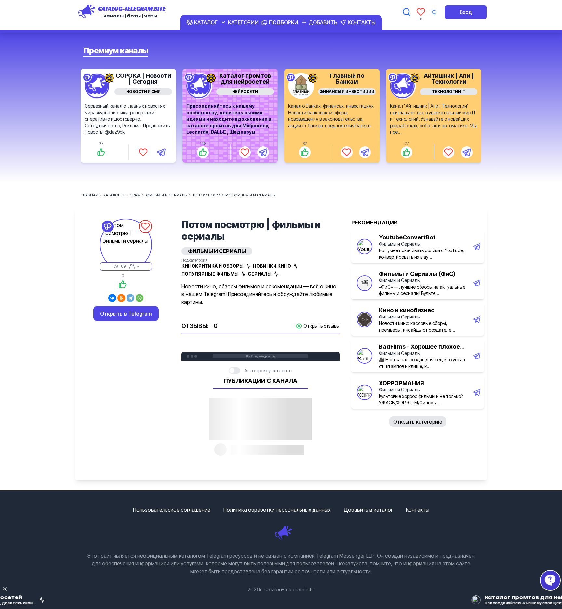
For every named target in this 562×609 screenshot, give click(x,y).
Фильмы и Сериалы (400, 244)
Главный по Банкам (347, 78)
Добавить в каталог (368, 510)
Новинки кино (272, 266)
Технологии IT (448, 91)
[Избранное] (420, 12)
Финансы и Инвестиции (346, 91)
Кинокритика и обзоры (212, 266)
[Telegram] (130, 298)
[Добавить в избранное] (143, 152)
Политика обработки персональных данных (277, 510)
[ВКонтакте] (112, 298)
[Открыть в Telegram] (161, 152)
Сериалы (260, 274)
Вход (466, 12)
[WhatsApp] (139, 298)
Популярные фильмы (210, 274)
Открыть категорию (417, 421)
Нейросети (245, 91)
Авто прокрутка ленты (268, 370)
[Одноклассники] (121, 298)
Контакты (417, 510)
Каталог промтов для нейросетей (245, 78)
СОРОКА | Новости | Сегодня (143, 78)
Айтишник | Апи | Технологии (449, 78)
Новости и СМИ (143, 91)
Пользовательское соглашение (171, 510)
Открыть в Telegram (126, 313)
